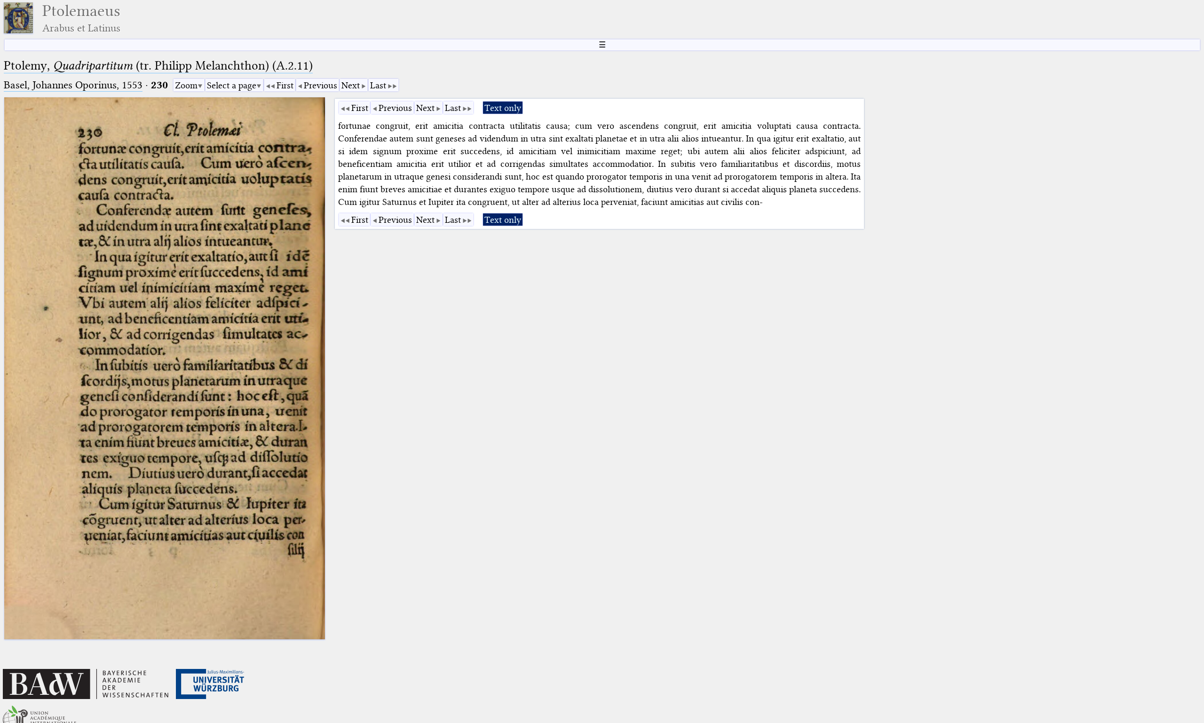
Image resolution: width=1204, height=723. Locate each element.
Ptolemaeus (81, 18)
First (285, 85)
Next (350, 85)
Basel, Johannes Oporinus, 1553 (73, 85)
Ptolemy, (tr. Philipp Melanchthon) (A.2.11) (158, 65)
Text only (502, 107)
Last (378, 85)
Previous (320, 85)
